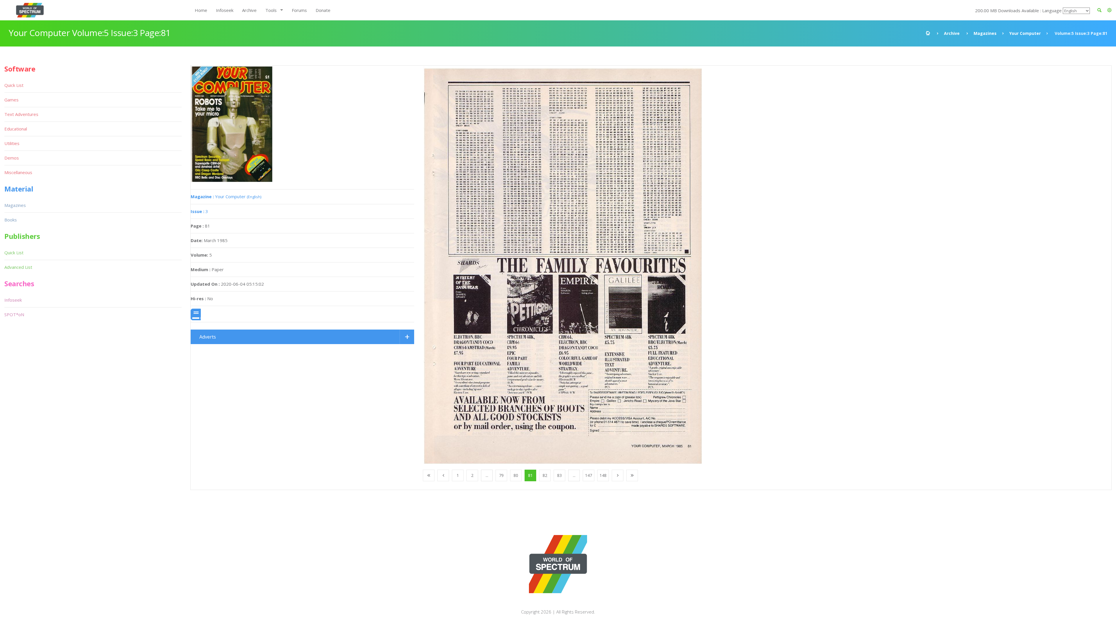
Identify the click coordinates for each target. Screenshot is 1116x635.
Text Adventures (21, 114)
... (487, 475)
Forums (299, 10)
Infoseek (224, 10)
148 (603, 475)
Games (11, 100)
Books (10, 220)
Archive (249, 10)
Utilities (11, 143)
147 (588, 475)
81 (530, 475)
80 (516, 475)
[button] (1109, 10)
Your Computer (1025, 33)
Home (201, 10)
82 (545, 475)
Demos (11, 158)
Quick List (14, 85)
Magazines (985, 33)
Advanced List (18, 267)
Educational (15, 129)
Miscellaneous (18, 172)
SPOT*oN (14, 314)
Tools (271, 10)
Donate (323, 10)
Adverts (207, 337)
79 (501, 475)
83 (559, 475)
